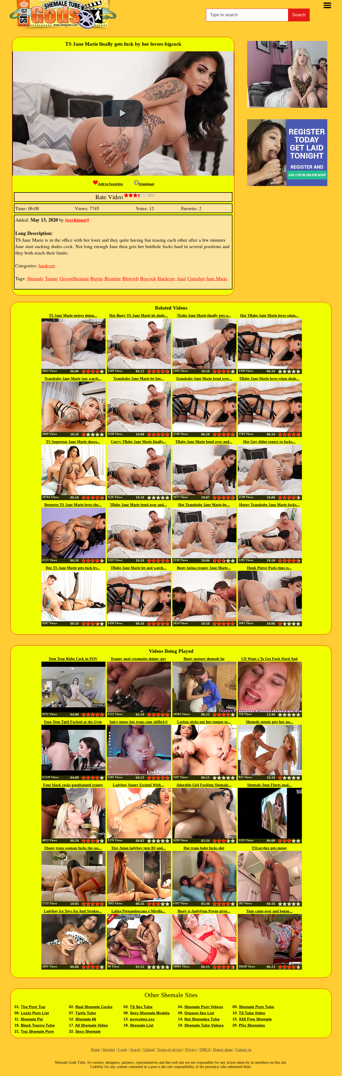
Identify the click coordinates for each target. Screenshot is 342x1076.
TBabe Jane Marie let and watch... (138, 568)
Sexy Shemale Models (150, 1013)
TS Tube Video (252, 1013)
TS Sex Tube (141, 1007)
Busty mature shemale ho (204, 659)
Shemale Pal (32, 1019)
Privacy (191, 1050)
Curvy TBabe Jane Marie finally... (138, 442)
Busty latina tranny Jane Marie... (204, 568)
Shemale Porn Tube (256, 1007)
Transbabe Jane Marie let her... (138, 379)
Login (122, 1050)
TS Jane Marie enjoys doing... (73, 316)
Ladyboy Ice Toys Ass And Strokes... (73, 911)
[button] (123, 113)
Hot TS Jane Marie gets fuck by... (73, 568)
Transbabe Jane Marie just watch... (73, 379)
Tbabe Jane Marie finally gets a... (204, 316)
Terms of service (169, 1050)
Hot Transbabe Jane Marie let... (204, 505)
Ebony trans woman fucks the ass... (73, 848)
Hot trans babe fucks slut (204, 848)
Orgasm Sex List (199, 1013)
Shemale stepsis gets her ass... (269, 722)
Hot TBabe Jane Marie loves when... (269, 316)
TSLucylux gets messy (269, 848)
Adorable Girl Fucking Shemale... (203, 785)
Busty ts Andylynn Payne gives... (204, 911)
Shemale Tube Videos (204, 1025)
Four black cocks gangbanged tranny (73, 785)
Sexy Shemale (88, 1031)
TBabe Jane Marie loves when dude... (269, 379)
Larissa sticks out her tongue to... (204, 722)
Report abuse (223, 1050)
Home (95, 1050)
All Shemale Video (91, 1025)
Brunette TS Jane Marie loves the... (73, 505)
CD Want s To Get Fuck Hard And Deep (269, 659)
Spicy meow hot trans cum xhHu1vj (138, 722)
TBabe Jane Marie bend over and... (203, 442)
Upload (148, 1050)
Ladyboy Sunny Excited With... (138, 785)
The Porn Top (33, 1007)
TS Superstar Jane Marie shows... (73, 442)
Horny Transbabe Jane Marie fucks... (269, 505)
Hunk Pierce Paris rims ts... (269, 568)
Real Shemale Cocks (93, 1007)
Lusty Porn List (35, 1013)
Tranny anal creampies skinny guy (138, 659)
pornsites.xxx (142, 1019)
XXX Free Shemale (255, 1019)
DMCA (205, 1050)
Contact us (243, 1050)
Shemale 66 (85, 1019)
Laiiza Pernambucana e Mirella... (138, 911)
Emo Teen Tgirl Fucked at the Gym (73, 722)
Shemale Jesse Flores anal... (269, 785)
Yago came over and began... (269, 911)
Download (146, 184)
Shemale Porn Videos (203, 1007)
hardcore (46, 265)
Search (299, 15)
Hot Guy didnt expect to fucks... (269, 442)
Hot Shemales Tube (202, 1019)
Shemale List (141, 1025)
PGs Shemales (252, 1025)
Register (109, 1050)
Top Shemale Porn (37, 1031)
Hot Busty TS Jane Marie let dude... (138, 316)
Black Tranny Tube (38, 1025)
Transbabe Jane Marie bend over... (204, 379)
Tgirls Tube (85, 1013)
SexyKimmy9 (77, 220)
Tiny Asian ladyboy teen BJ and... (138, 848)
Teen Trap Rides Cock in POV (73, 659)
